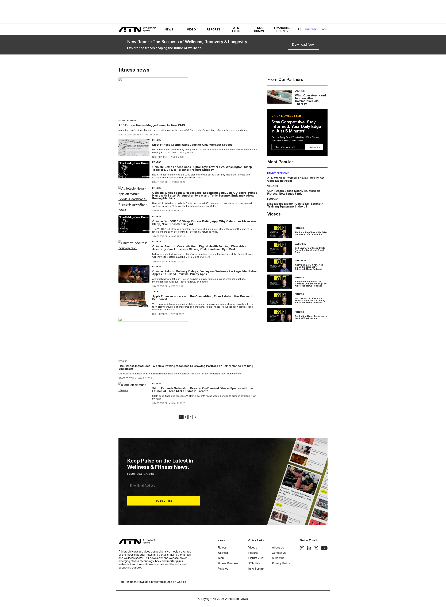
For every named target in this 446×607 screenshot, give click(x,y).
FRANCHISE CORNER (282, 29)
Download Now (303, 44)
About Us (278, 547)
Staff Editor (160, 182)
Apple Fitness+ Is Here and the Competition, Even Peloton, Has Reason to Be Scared (203, 298)
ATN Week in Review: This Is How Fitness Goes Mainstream (295, 179)
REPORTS (214, 29)
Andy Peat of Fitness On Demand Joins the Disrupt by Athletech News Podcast (310, 283)
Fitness (156, 140)
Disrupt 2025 (256, 558)
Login (324, 29)
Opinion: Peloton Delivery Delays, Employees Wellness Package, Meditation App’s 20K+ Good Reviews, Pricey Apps (204, 272)
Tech (155, 291)
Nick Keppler (159, 157)
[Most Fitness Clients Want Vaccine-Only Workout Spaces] (133, 148)
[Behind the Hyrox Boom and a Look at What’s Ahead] (279, 315)
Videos (252, 547)
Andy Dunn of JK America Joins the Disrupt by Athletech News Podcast (309, 267)
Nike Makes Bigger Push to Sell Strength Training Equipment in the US (295, 205)
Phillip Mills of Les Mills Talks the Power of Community (311, 233)
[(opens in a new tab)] (302, 549)
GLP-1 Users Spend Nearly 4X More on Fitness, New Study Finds (293, 192)
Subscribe (311, 29)
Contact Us (279, 552)
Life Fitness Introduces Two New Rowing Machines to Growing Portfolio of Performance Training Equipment (185, 367)
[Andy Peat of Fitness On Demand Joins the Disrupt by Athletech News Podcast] (279, 282)
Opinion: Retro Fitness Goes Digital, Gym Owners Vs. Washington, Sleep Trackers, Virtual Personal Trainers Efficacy (202, 168)
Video (191, 29)
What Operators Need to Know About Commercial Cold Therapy (310, 99)
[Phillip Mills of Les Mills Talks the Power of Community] (279, 231)
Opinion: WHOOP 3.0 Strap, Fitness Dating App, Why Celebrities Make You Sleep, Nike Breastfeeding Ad (204, 223)
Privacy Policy (281, 563)
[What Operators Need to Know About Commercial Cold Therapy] (279, 97)
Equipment (301, 90)
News (221, 540)
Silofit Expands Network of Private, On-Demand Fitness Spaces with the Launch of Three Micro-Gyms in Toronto (202, 389)
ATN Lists (254, 563)
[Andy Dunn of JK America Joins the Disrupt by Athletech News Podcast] (279, 265)
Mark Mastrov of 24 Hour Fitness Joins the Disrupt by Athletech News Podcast (310, 300)
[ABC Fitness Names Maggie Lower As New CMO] (187, 97)
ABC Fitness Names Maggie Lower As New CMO (151, 125)
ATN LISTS (236, 29)
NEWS (169, 29)
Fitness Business (228, 563)
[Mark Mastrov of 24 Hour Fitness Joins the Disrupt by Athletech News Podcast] (279, 298)
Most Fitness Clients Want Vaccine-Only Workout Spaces (192, 144)
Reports (253, 552)
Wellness (273, 186)
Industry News (127, 120)
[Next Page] (195, 417)
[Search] (300, 29)
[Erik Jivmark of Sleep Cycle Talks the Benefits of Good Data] (279, 248)
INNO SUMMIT (260, 29)
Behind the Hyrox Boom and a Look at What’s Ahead (311, 317)
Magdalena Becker (129, 135)
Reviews (222, 568)
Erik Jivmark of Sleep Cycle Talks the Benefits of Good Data (310, 250)
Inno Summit (256, 568)
